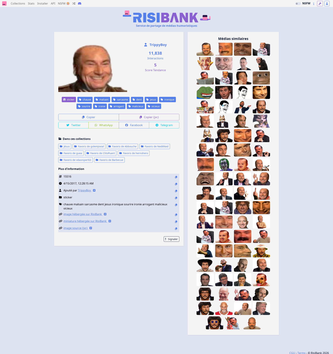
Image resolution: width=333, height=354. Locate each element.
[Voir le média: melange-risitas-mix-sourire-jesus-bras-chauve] (242, 308)
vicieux (155, 106)
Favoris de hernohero (135, 153)
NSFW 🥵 (64, 3)
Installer (42, 3)
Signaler (172, 239)
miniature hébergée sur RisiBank (85, 221)
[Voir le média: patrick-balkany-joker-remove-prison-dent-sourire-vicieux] (224, 164)
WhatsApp (106, 125)
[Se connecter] (327, 3)
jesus (152, 99)
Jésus (66, 146)
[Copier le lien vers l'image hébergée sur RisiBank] (176, 214)
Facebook (136, 125)
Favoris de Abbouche (124, 146)
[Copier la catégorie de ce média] (176, 198)
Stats (31, 3)
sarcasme (122, 99)
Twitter (76, 125)
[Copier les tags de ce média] (176, 205)
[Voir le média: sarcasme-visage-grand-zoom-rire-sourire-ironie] (242, 135)
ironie (101, 106)
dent (139, 99)
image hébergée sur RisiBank (83, 214)
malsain (104, 99)
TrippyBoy (158, 44)
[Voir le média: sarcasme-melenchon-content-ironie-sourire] (224, 279)
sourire (85, 106)
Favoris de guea (72, 153)
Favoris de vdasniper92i (77, 160)
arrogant (118, 106)
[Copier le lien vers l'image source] (176, 228)
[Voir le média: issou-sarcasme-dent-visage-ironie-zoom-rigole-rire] (242, 236)
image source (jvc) (75, 228)
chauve (86, 99)
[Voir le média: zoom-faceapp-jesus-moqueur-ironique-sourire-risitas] (224, 222)
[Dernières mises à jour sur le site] (314, 3)
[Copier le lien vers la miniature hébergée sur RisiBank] (176, 221)
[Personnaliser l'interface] (320, 3)
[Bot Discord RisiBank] (80, 3)
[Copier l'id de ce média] (176, 177)
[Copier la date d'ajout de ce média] (176, 184)
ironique (169, 99)
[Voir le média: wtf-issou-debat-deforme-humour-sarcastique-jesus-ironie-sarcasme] (224, 150)
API (53, 3)
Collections (18, 3)
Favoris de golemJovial (90, 146)
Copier (90, 117)
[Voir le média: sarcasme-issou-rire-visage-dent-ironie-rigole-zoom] (205, 164)
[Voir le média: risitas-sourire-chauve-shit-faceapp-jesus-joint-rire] (261, 164)
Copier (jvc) (151, 117)
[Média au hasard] (74, 3)
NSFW (306, 3)
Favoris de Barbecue (111, 160)
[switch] (298, 3)
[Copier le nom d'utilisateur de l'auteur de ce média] (176, 191)
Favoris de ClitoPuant (102, 153)
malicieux (137, 106)
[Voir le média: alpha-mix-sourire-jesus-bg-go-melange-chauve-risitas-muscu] (261, 222)
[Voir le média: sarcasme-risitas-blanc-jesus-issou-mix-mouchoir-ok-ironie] (242, 294)
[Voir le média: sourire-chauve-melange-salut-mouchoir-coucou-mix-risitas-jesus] (261, 178)
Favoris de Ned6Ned (156, 146)
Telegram (166, 125)
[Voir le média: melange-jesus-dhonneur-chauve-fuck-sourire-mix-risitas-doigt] (261, 193)
